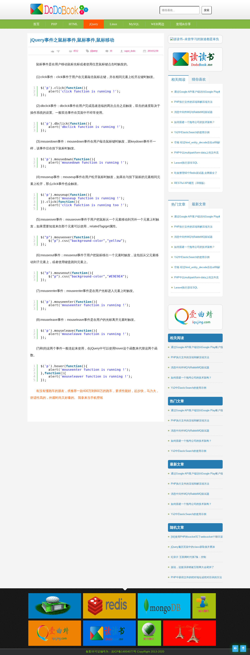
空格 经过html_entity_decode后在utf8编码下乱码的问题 (205, 142)
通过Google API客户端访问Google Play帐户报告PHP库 (205, 91)
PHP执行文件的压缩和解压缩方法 (193, 101)
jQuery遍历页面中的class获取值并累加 (193, 546)
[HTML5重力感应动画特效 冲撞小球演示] (187, 643)
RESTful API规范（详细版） (190, 183)
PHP (54, 24)
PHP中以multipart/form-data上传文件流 (196, 152)
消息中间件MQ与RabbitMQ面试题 (193, 112)
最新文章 (199, 204)
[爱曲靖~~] (203, 612)
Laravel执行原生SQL (186, 162)
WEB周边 (157, 24)
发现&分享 (183, 24)
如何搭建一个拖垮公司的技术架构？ (194, 122)
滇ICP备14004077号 (123, 651)
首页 (36, 24)
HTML (73, 24)
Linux (113, 24)
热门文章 (178, 204)
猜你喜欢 (199, 79)
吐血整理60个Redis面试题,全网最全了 (195, 172)
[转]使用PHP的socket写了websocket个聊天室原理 (199, 536)
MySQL (134, 24)
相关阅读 (178, 80)
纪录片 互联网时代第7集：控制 (188, 557)
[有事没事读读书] (107, 643)
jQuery (93, 24)
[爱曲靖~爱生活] (52, 643)
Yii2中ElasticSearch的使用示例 (192, 132)
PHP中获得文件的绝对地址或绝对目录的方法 (196, 577)
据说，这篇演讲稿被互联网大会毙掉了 (192, 567)
